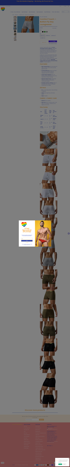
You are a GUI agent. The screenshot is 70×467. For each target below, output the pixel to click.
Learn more (59, 462)
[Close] (68, 458)
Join (26, 240)
